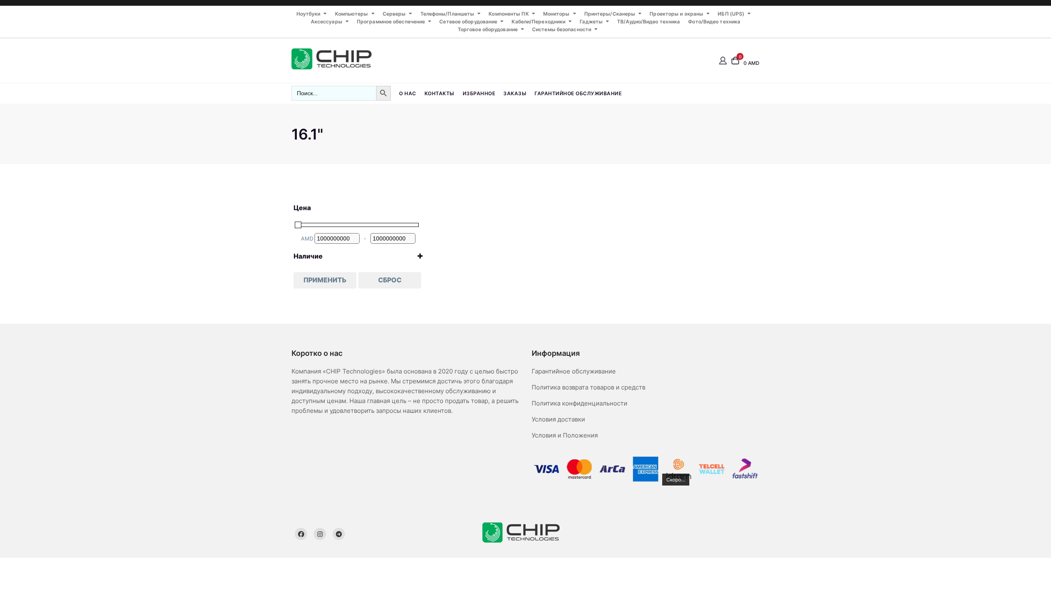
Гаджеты (591, 21)
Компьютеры (351, 14)
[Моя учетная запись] (723, 60)
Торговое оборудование (488, 29)
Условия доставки (558, 419)
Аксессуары (326, 21)
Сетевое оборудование (468, 21)
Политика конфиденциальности (579, 403)
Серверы (394, 14)
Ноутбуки (308, 14)
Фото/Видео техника (714, 21)
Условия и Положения (565, 435)
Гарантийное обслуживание (578, 93)
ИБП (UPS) (731, 14)
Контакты (439, 93)
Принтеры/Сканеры (610, 14)
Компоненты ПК (508, 14)
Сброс (390, 280)
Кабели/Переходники (538, 21)
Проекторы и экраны (676, 14)
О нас (407, 93)
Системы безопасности (561, 29)
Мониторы (556, 14)
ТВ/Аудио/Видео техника (648, 21)
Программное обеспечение (391, 21)
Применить (325, 280)
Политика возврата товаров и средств (588, 387)
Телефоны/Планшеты (447, 14)
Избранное (479, 93)
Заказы (514, 93)
